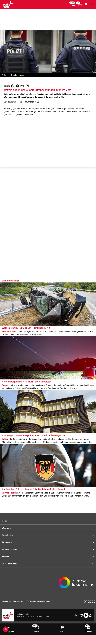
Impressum (6, 601)
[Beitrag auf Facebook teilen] (17, 85)
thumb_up (90, 615)
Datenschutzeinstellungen (38, 601)
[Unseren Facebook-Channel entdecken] (89, 601)
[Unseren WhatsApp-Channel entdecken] (85, 601)
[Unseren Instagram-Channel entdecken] (93, 601)
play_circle (86, 615)
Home (4, 521)
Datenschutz (18, 601)
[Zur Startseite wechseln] (8, 4)
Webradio (6, 528)
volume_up (75, 615)
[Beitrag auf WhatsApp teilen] (12, 85)
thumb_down (81, 615)
